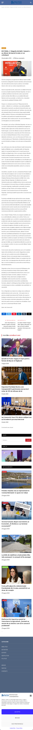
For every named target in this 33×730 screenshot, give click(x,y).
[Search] (30, 2)
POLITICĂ (4, 471)
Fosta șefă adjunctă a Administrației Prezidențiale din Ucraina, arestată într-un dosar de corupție (16, 588)
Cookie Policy (13, 728)
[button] (30, 695)
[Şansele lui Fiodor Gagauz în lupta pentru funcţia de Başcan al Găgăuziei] (16, 347)
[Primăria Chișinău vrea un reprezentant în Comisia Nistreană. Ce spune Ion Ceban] (16, 479)
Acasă (3, 7)
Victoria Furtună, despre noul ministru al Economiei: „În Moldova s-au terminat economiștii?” (15, 524)
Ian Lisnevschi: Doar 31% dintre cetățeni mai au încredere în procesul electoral (16, 418)
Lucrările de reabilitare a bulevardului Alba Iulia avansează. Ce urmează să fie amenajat (16, 556)
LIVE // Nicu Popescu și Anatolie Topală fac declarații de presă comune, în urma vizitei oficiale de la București (8, 325)
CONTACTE (4, 671)
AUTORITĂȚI (5, 536)
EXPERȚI (3, 48)
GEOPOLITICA (5, 567)
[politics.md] (16, 2)
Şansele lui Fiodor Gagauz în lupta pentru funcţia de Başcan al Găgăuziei (15, 360)
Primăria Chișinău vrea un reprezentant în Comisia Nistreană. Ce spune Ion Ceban (15, 492)
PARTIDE (4, 668)
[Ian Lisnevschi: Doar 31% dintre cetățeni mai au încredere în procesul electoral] (16, 406)
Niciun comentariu (19, 58)
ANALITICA (4, 646)
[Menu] (3, 2)
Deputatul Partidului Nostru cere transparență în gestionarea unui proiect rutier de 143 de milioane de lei (15, 389)
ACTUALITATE (5, 502)
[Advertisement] (16, 27)
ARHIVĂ (4, 665)
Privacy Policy (19, 728)
